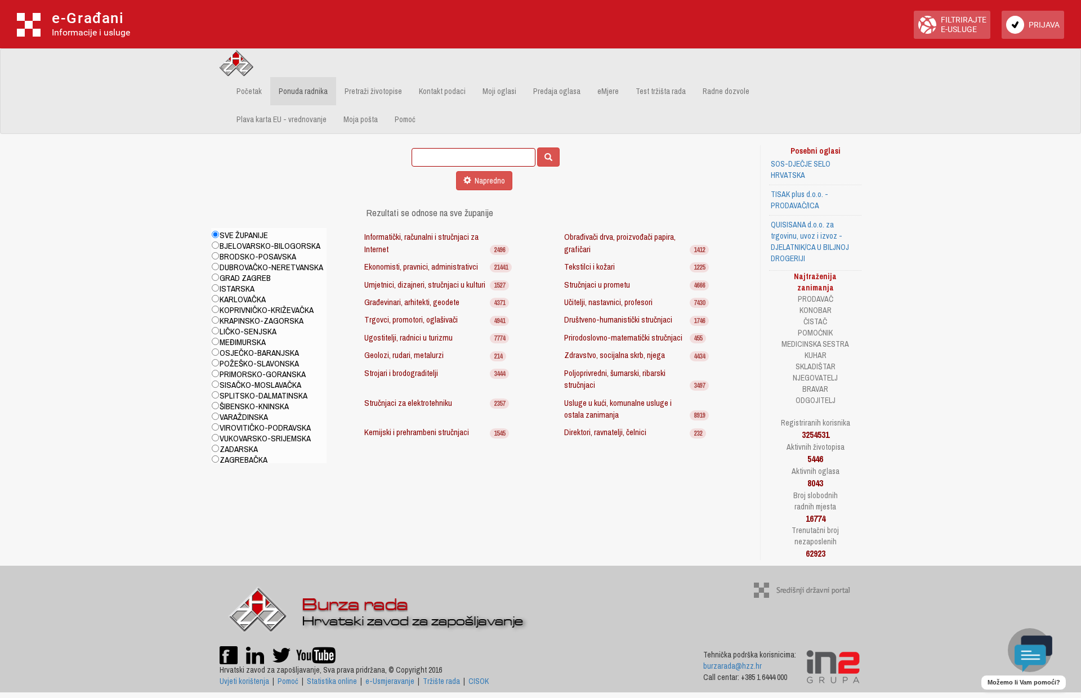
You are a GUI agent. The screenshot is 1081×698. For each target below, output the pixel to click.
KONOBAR (815, 310)
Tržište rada (441, 681)
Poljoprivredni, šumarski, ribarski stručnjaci (614, 379)
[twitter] (282, 654)
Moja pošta (360, 119)
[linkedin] (255, 654)
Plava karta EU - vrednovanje (281, 119)
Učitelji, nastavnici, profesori (608, 302)
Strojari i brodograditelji (401, 373)
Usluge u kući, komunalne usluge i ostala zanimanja (618, 408)
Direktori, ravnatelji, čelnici (605, 432)
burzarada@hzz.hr (732, 666)
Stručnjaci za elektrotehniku (408, 403)
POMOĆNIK (815, 333)
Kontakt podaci (442, 91)
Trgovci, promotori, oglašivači (411, 319)
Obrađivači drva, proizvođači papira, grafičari (620, 242)
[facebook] (229, 654)
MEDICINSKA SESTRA (815, 344)
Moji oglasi (499, 91)
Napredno (488, 181)
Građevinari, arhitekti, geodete (411, 302)
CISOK (478, 681)
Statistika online (332, 681)
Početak (249, 91)
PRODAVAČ (815, 299)
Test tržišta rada (661, 91)
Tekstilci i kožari (589, 266)
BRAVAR (815, 389)
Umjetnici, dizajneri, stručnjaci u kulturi (424, 284)
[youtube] (316, 654)
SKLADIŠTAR (816, 366)
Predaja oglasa (556, 91)
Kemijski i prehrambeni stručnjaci (416, 432)
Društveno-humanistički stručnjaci (618, 319)
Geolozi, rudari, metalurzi (404, 355)
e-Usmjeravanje (389, 681)
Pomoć (405, 119)
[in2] (833, 666)
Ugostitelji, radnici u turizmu (408, 337)
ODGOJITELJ (816, 400)
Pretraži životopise (373, 91)
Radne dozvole (726, 91)
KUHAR (816, 355)
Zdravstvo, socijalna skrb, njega (614, 355)
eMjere (608, 91)
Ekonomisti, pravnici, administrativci (421, 266)
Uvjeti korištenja (244, 681)
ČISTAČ (815, 321)
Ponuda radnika (303, 91)
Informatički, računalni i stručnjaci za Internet (421, 242)
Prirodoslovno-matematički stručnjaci (623, 337)
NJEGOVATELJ (815, 378)
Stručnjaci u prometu (597, 284)
